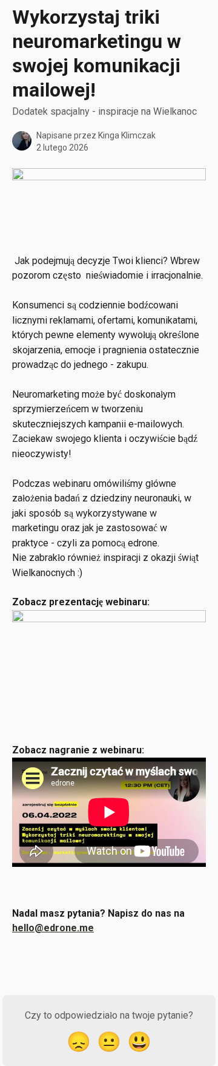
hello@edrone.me (53, 928)
